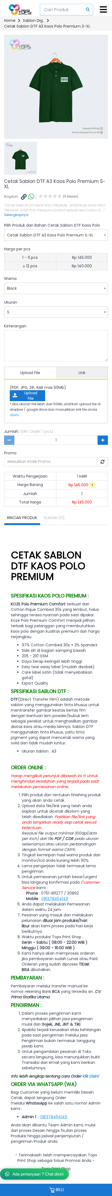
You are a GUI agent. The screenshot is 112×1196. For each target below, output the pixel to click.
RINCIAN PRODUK (22, 517)
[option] (20, 158)
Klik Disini (90, 1076)
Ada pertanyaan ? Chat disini (37, 1174)
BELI (59, 1189)
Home (9, 20)
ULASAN (54, 517)
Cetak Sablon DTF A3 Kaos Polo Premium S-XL (47, 26)
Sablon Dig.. (33, 20)
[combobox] (56, 235)
